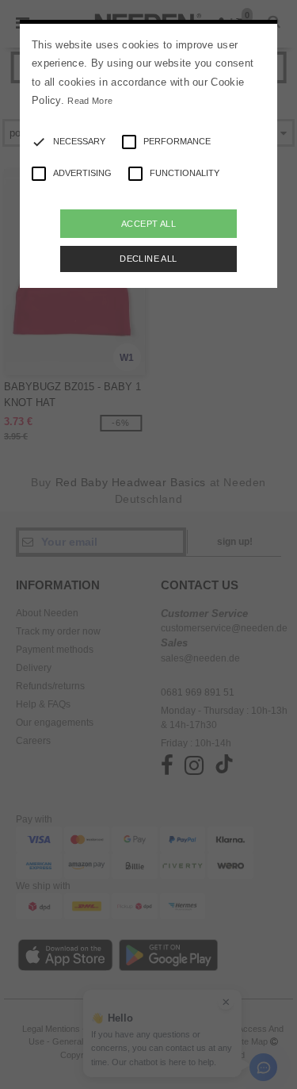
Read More (89, 100)
